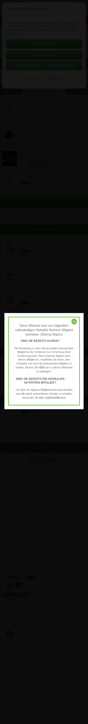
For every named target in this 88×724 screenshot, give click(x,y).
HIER (42, 367)
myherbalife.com (55, 398)
